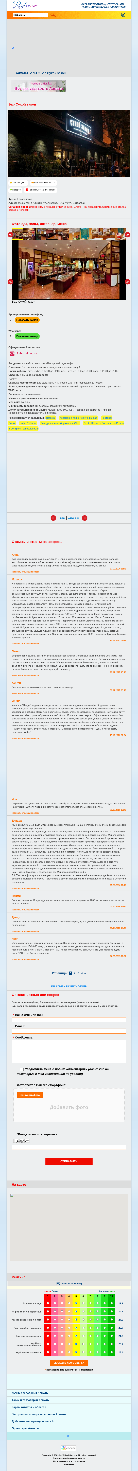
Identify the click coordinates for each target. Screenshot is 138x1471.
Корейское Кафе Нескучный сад (78, 417)
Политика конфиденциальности (69, 1458)
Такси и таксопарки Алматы (30, 1400)
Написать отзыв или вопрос (42, 190)
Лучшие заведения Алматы (30, 1393)
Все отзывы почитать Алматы (69, 985)
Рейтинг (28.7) (19, 182)
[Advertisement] (72, 45)
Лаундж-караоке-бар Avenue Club (60, 423)
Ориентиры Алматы (25, 1428)
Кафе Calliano (28, 423)
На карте (16, 190)
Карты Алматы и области (29, 1407)
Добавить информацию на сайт (33, 1421)
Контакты (69, 1464)
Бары (33, 73)
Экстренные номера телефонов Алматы (39, 1414)
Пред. (62, 517)
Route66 (50, 417)
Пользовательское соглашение (69, 1461)
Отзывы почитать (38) (44, 182)
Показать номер (27, 320)
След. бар (73, 517)
